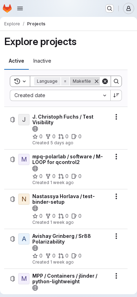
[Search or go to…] (109, 8)
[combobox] (60, 95)
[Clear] (105, 81)
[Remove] (96, 81)
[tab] (16, 61)
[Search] (116, 81)
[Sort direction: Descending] (116, 95)
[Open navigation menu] (20, 8)
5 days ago (61, 142)
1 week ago (62, 182)
